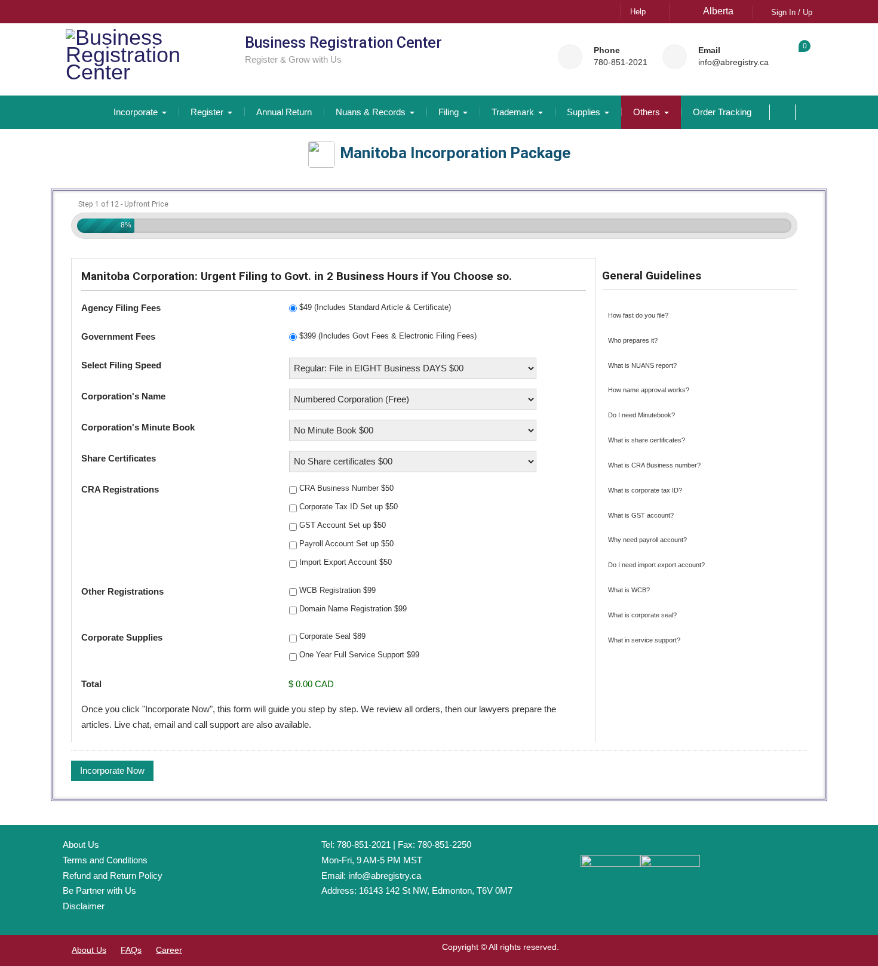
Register (207, 112)
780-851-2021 (620, 62)
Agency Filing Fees (121, 308)
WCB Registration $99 (337, 590)
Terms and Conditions (105, 860)
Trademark (513, 112)
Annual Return (284, 112)
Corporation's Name (123, 396)
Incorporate (135, 112)
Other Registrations (122, 591)
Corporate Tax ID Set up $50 (348, 506)
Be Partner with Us (99, 890)
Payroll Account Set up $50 (346, 543)
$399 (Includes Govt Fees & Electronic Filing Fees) (388, 335)
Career (169, 950)
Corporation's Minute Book (138, 427)
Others (646, 112)
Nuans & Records (371, 112)
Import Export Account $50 (345, 562)
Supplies (583, 112)
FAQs (131, 950)
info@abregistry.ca (733, 62)
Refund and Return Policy (112, 875)
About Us (81, 844)
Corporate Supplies (121, 637)
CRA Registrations (120, 489)
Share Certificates (118, 458)
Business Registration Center (343, 42)
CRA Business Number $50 (346, 488)
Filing (448, 112)
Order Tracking (722, 112)
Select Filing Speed (121, 365)
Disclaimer (84, 906)
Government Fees (118, 336)
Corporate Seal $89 (332, 636)
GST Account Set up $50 (342, 525)
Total (91, 684)
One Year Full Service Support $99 (359, 654)
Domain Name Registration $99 (353, 608)
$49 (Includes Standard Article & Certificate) (375, 307)
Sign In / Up (791, 12)
